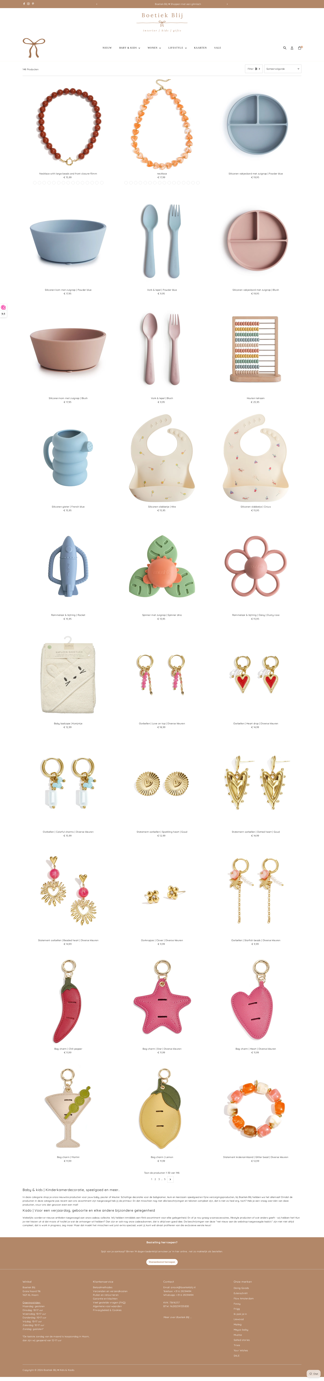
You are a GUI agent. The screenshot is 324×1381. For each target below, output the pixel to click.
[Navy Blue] (140, 182)
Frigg (237, 1308)
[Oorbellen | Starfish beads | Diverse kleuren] (255, 891)
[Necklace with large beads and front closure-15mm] (68, 124)
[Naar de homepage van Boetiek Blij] (162, 31)
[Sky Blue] (101, 182)
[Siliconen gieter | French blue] (68, 457)
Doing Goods (241, 1288)
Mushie (238, 1334)
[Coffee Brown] (126, 182)
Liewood (239, 1319)
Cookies (117, 1310)
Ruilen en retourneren (105, 1294)
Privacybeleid (101, 1310)
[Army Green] (198, 182)
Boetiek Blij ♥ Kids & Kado (59, 1370)
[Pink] (174, 182)
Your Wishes (241, 1350)
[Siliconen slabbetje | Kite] (162, 457)
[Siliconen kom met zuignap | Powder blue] (68, 241)
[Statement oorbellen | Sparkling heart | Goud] (162, 783)
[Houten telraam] (255, 349)
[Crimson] (135, 182)
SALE (217, 48)
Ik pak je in (240, 1314)
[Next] (227, 4)
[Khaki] (58, 182)
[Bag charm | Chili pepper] (68, 1000)
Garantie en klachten (105, 1298)
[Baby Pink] (178, 182)
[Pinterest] (33, 4)
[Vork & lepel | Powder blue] (162, 241)
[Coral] (97, 182)
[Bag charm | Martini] (68, 1108)
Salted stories (242, 1340)
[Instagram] (28, 4)
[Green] (77, 182)
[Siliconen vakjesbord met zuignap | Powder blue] (255, 124)
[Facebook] (24, 4)
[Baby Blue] (54, 182)
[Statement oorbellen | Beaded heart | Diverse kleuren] (68, 891)
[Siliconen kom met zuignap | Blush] (68, 349)
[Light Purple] (39, 182)
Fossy (237, 1303)
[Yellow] (49, 182)
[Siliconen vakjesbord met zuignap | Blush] (255, 241)
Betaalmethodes (102, 1287)
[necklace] (162, 124)
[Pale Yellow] (87, 182)
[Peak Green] (44, 182)
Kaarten (200, 48)
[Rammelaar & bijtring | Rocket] (68, 566)
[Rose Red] (92, 182)
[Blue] (73, 182)
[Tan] (164, 182)
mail (75, 1204)
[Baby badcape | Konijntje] (68, 674)
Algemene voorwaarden (107, 1306)
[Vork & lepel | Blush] (162, 349)
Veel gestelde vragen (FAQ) (109, 1302)
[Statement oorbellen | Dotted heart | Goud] (255, 783)
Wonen (153, 48)
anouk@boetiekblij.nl (183, 1287)
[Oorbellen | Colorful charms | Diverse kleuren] (68, 783)
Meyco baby (241, 1329)
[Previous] (97, 4)
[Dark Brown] (68, 182)
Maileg (237, 1324)
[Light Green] (188, 182)
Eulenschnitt (241, 1293)
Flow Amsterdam (244, 1298)
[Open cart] (299, 47)
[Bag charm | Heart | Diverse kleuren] (255, 1000)
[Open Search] (284, 47)
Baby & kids (128, 48)
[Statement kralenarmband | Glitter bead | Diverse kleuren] (255, 1108)
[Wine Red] (34, 182)
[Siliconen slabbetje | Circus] (255, 457)
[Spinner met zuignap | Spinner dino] (162, 566)
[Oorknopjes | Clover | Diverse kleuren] (162, 891)
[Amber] (150, 182)
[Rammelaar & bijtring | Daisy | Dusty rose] (255, 566)
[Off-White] (63, 182)
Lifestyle (176, 48)
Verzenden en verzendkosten (110, 1291)
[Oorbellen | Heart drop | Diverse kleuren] (255, 674)
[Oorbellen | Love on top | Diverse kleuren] (162, 674)
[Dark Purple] (82, 182)
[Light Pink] (131, 182)
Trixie (237, 1345)
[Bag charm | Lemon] (162, 1108)
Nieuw (107, 48)
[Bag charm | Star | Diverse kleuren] (162, 1000)
